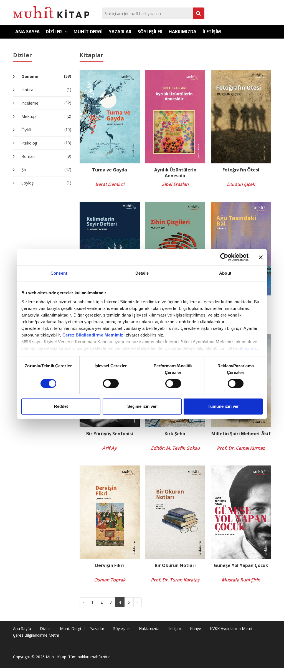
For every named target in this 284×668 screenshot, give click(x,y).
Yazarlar (120, 32)
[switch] (111, 383)
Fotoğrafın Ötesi (240, 170)
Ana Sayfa (27, 32)
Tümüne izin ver (223, 406)
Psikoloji (45, 143)
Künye (195, 628)
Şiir (45, 169)
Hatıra (45, 89)
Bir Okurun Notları (175, 565)
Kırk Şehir (175, 434)
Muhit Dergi (88, 32)
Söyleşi (45, 183)
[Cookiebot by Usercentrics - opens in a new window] (224, 257)
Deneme (45, 76)
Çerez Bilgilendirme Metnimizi (93, 335)
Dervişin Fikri (109, 565)
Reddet (61, 406)
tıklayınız (247, 348)
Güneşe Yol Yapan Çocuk (241, 565)
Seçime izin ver (142, 406)
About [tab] (225, 273)
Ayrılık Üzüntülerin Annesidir (175, 173)
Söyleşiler (150, 32)
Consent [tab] (58, 273)
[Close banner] (261, 257)
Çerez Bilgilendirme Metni (36, 635)
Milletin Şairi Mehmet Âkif (241, 434)
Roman (45, 156)
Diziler (54, 32)
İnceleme (45, 103)
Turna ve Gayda (109, 170)
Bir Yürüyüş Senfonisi (109, 434)
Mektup (45, 116)
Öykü (45, 129)
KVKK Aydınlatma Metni (231, 628)
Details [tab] (142, 273)
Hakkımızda (182, 32)
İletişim (211, 32)
